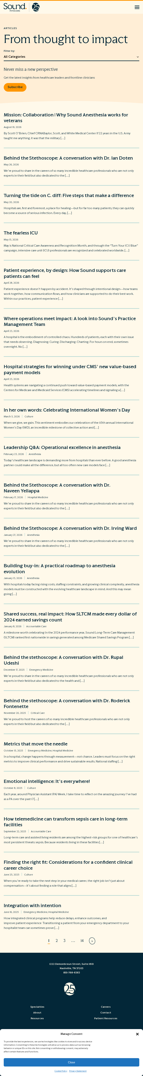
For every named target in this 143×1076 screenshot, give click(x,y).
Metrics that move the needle (35, 744)
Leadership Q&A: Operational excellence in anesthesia (63, 447)
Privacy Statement (78, 1071)
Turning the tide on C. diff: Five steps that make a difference (69, 195)
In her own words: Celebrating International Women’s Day (67, 410)
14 (82, 941)
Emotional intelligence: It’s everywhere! (47, 781)
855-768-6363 (71, 972)
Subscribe (15, 87)
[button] (137, 1034)
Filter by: (9, 51)
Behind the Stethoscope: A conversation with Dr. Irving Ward (71, 528)
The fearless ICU (21, 233)
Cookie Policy (61, 1071)
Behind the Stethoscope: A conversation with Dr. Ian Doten (69, 158)
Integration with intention (32, 905)
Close (71, 1062)
